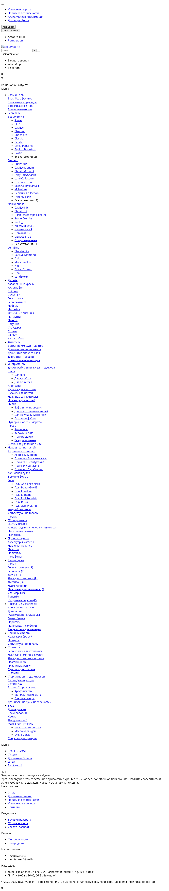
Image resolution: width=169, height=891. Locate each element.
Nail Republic (16, 204)
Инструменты (16, 364)
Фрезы (12, 425)
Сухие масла (22, 734)
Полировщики (24, 436)
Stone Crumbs (23, 218)
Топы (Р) (13, 596)
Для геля (20, 375)
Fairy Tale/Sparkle (25, 175)
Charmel (20, 131)
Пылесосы (14, 535)
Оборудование (17, 520)
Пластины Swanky (19, 665)
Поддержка (8, 813)
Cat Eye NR (21, 207)
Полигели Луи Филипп (29, 469)
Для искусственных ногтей (31, 411)
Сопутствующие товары (23, 513)
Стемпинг (14, 647)
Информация (9, 786)
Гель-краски (15, 298)
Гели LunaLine (23, 491)
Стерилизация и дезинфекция (27, 676)
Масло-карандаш (25, 731)
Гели (11, 480)
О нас (11, 762)
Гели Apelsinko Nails (27, 484)
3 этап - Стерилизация (22, 687)
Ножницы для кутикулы (23, 396)
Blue (17, 124)
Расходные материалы (22, 604)
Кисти (11, 371)
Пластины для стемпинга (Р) (26, 589)
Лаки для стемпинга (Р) (22, 578)
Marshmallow (23, 262)
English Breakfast (25, 149)
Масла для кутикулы (20, 724)
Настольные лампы (20, 531)
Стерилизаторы (24, 698)
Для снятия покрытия (21, 356)
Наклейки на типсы (20, 545)
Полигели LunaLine (27, 465)
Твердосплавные (25, 440)
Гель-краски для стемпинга (25, 651)
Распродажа (16, 560)
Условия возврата (19, 9)
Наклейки (14, 309)
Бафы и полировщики (29, 407)
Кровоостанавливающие (24, 360)
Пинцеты (13, 640)
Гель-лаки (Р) (16, 571)
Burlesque (21, 164)
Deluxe (19, 258)
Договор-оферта (18, 20)
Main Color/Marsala (27, 186)
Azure (18, 120)
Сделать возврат (18, 827)
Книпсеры (14, 385)
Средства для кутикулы (22, 738)
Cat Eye (19, 127)
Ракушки (13, 324)
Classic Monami (24, 171)
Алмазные (21, 429)
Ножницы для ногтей (21, 400)
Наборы (13, 306)
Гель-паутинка (17, 302)
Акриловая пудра (19, 473)
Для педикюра (17, 709)
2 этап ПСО (15, 684)
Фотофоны (15, 556)
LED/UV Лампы (17, 524)
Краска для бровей (20, 636)
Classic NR (21, 211)
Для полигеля (23, 382)
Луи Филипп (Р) (18, 585)
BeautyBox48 (16, 116)
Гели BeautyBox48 (26, 487)
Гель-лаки (14, 113)
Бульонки (14, 295)
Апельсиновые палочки (23, 607)
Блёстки (13, 291)
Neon (18, 266)
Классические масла (28, 727)
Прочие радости (18, 538)
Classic (19, 138)
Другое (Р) (14, 575)
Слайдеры (14, 327)
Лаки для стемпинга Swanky (25, 655)
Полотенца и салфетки (22, 625)
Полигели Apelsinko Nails (31, 458)
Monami (13, 160)
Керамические (24, 433)
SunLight (20, 222)
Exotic (18, 153)
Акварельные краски (21, 284)
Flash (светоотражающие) (31, 215)
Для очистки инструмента (24, 349)
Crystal (19, 142)
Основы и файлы (25, 418)
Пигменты (14, 316)
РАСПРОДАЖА (17, 751)
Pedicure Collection (27, 193)
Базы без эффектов (20, 98)
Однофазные (23, 236)
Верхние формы (18, 476)
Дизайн (12, 280)
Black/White (22, 251)
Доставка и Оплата (20, 758)
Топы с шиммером (20, 109)
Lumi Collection (24, 178)
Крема (12, 716)
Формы (12, 516)
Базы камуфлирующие (22, 102)
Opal (17, 273)
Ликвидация (16, 582)
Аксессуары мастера (21, 542)
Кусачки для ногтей (20, 393)
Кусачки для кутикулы (22, 389)
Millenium (21, 189)
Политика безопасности (23, 13)
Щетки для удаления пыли (25, 444)
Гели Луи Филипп (26, 505)
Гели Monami (23, 495)
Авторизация (16, 37)
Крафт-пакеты (23, 691)
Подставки (14, 553)
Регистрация (16, 40)
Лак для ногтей (17, 720)
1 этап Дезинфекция (21, 680)
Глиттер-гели (23, 196)
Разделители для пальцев (24, 629)
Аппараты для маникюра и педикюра (32, 527)
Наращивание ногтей (22, 447)
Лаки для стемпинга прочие (26, 658)
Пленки (12, 320)
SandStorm (22, 276)
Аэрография (15, 287)
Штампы (13, 673)
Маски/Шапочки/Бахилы (24, 615)
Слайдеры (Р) (16, 593)
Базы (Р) (13, 564)
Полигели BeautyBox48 (29, 462)
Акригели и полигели (21, 451)
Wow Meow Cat (24, 226)
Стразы (12, 331)
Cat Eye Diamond (25, 255)
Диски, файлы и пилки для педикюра (31, 367)
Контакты (14, 807)
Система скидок (18, 839)
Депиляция (15, 611)
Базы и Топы (16, 95)
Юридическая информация (25, 17)
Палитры (13, 549)
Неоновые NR (23, 229)
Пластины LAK (17, 662)
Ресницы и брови (19, 633)
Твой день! (15, 765)
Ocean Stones (23, 269)
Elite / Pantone (24, 146)
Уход (11, 705)
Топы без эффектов (20, 106)
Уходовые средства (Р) (22, 600)
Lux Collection (23, 182)
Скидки (12, 754)
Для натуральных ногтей (30, 415)
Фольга (12, 335)
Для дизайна (23, 378)
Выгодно (7, 833)
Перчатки (14, 622)
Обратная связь (18, 823)
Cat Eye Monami (24, 167)
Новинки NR (22, 233)
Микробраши (16, 618)
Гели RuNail (22, 502)
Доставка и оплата (20, 796)
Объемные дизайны (21, 313)
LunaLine (13, 247)
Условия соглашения (21, 803)
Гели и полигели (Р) (20, 567)
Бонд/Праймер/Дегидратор (25, 346)
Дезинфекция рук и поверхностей (29, 702)
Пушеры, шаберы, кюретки (25, 422)
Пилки (12, 404)
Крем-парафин (17, 713)
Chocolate (21, 135)
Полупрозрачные (26, 240)
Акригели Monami (26, 455)
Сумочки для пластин (21, 669)
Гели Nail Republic (26, 498)
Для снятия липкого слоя (24, 353)
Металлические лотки (28, 695)
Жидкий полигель (19, 509)
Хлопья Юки (16, 338)
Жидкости (14, 342)
